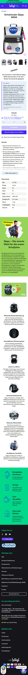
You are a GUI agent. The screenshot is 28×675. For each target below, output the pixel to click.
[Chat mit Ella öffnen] (24, 671)
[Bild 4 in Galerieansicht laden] (20, 62)
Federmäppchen (6, 647)
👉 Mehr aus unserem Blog (9, 622)
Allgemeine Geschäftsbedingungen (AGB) (13, 582)
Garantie (4, 571)
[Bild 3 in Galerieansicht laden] (15, 62)
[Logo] (14, 6)
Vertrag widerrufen (14, 594)
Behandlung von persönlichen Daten (12, 578)
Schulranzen (5, 636)
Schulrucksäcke (6, 640)
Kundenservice (6, 564)
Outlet (3, 633)
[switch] (3, 673)
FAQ (3, 557)
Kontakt (4, 589)
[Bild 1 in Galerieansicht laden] (4, 62)
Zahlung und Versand (8, 575)
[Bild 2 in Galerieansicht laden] (9, 62)
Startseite (4, 11)
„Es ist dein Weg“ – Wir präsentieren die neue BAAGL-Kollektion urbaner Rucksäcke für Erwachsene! (14, 610)
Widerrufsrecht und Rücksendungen (12, 568)
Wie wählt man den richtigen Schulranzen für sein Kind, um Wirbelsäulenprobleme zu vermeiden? (14, 617)
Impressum (5, 586)
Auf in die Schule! (6, 605)
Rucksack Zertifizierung (8, 560)
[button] (25, 6)
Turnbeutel (5, 643)
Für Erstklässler (6, 651)
